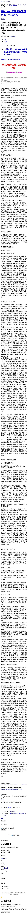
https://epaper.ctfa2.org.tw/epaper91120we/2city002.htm (14, 784)
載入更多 (3, 820)
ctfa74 (2, 799)
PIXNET (7, 892)
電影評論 (12, 811)
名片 (5, 43)
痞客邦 (9, 807)
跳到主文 (3, 19)
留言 (13, 807)
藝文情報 (12, 36)
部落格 (5, 41)
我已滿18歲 (3, 912)
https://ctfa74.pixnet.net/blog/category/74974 (11, 789)
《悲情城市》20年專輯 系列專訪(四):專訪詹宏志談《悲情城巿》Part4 (15, 52)
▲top (2, 818)
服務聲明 (16, 894)
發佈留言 (3, 829)
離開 (9, 912)
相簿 (5, 39)
